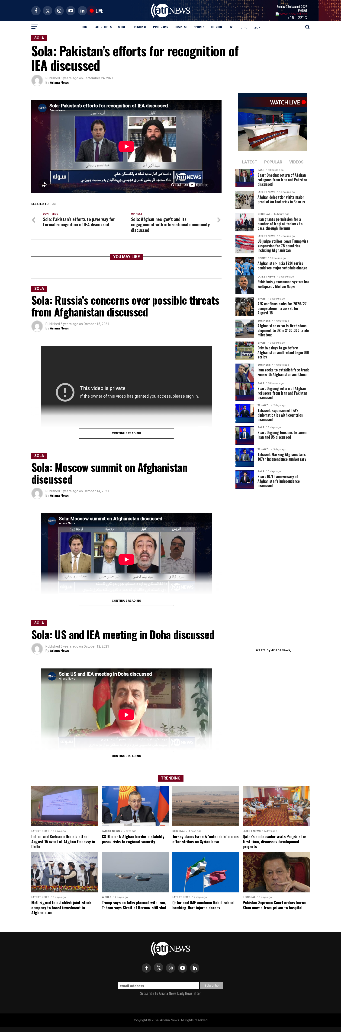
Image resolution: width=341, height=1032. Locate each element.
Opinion (216, 26)
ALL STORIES (103, 26)
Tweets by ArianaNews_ (273, 650)
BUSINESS (180, 26)
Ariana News (59, 82)
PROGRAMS (160, 26)
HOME (85, 26)
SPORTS (199, 26)
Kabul (302, 10)
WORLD (122, 26)
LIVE (231, 26)
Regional (140, 26)
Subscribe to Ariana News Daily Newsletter (170, 993)
